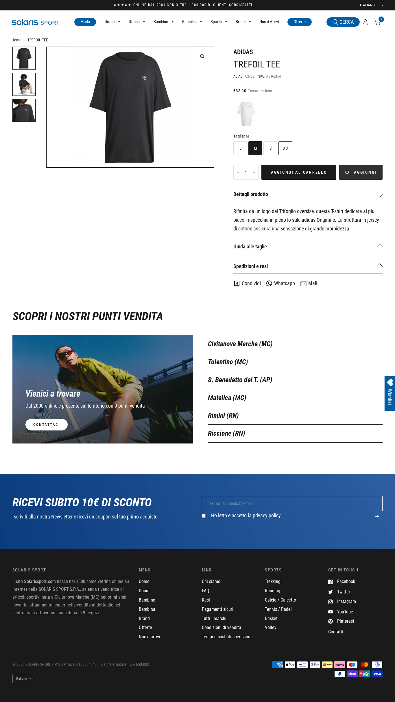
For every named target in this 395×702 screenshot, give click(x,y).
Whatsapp (284, 283)
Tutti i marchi (214, 618)
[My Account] (365, 22)
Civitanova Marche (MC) (240, 344)
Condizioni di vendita (221, 627)
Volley (270, 627)
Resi (206, 600)
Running (272, 590)
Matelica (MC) (227, 398)
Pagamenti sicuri (217, 609)
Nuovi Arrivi (269, 21)
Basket (271, 618)
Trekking (272, 581)
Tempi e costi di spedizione (227, 636)
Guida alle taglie (250, 246)
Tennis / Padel (278, 609)
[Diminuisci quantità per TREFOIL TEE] (238, 172)
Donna (134, 21)
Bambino (161, 21)
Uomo (110, 21)
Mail (312, 283)
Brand (241, 21)
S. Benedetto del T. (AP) (240, 380)
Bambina (189, 21)
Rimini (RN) (223, 416)
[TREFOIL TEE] (246, 114)
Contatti (335, 632)
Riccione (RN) (226, 433)
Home (16, 40)
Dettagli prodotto (250, 194)
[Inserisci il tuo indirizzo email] (377, 519)
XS (285, 148)
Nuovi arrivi (149, 636)
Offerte (300, 21)
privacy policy (267, 515)
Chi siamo (211, 581)
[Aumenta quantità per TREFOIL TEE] (254, 172)
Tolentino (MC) (228, 362)
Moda (85, 21)
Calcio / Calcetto (280, 600)
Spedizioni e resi (250, 266)
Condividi (251, 283)
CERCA (346, 22)
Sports (216, 21)
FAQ (205, 590)
